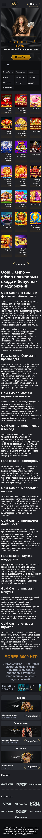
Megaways (7, 83)
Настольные (7, 87)
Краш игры (20, 77)
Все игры (19, 83)
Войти (33, 4)
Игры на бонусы (31, 83)
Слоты (5, 77)
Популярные (20, 72)
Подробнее (21, 57)
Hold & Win (32, 77)
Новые (30, 72)
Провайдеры (8, 72)
